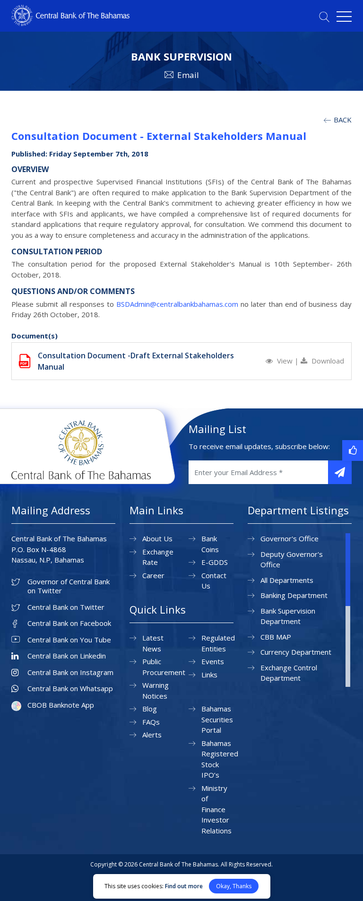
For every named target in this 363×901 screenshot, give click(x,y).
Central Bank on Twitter (65, 607)
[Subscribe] (340, 472)
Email (188, 74)
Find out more (184, 886)
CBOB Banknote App (60, 705)
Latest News (153, 643)
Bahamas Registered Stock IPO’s (219, 759)
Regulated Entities (218, 643)
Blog (149, 708)
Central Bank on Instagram (70, 672)
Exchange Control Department (288, 673)
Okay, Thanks (233, 886)
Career (153, 575)
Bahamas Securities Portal (217, 719)
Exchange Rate (157, 557)
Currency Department (295, 652)
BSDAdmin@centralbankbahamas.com (177, 304)
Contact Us (213, 581)
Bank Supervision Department (287, 616)
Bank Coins (210, 544)
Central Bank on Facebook (69, 623)
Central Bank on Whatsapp (70, 688)
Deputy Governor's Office (291, 559)
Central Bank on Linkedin (66, 655)
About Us (157, 538)
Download (327, 360)
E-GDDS (214, 562)
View (284, 360)
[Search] (324, 16)
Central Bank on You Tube (69, 639)
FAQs (151, 722)
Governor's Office (289, 538)
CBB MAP (275, 636)
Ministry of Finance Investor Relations (216, 809)
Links (209, 674)
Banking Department (294, 595)
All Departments (286, 580)
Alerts (152, 734)
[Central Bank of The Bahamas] (70, 23)
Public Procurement (163, 667)
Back (342, 119)
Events (212, 661)
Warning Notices (155, 690)
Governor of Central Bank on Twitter (68, 586)
